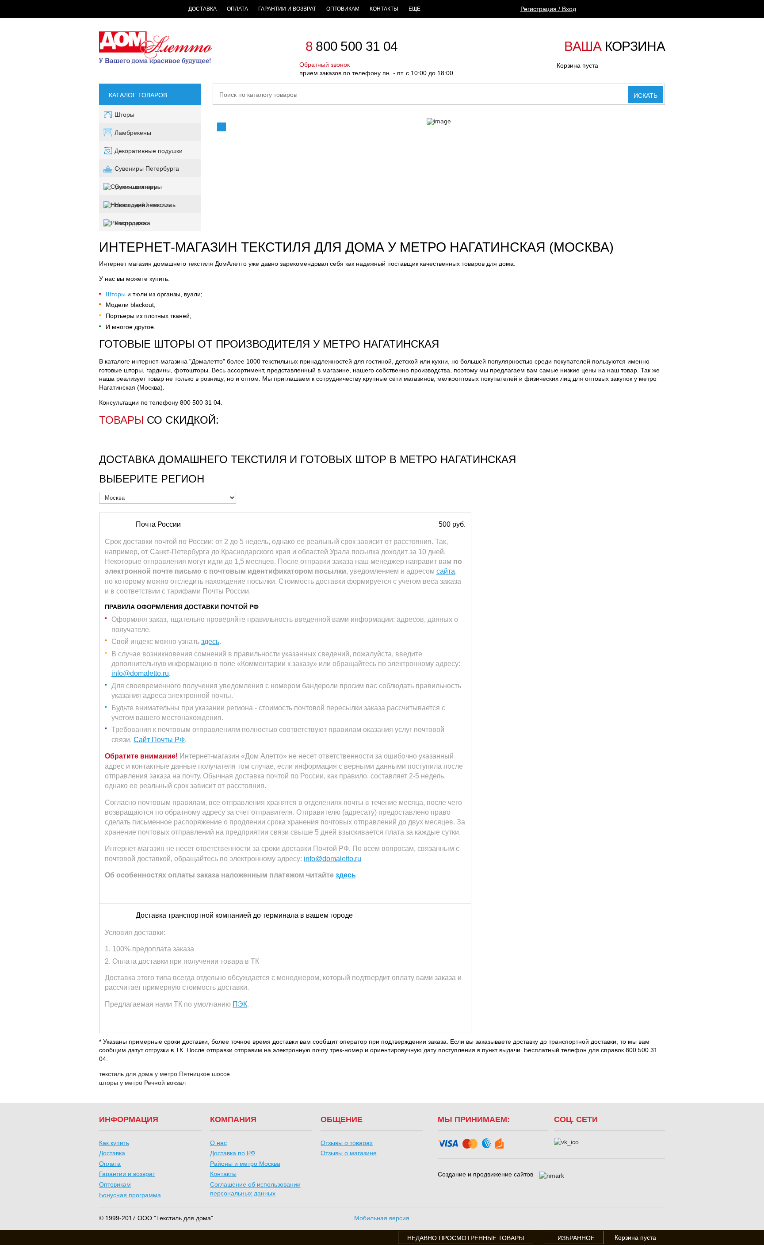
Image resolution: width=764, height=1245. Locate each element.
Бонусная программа (130, 1195)
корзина (614, 47)
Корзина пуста (577, 65)
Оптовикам (342, 9)
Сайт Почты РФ (159, 739)
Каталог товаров (138, 95)
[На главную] (155, 61)
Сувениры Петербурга (147, 168)
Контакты (384, 9)
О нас (218, 1142)
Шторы (124, 114)
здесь (210, 641)
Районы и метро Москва (245, 1163)
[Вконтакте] (566, 1142)
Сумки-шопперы (138, 186)
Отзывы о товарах (347, 1142)
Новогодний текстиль (145, 204)
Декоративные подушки (149, 150)
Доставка (202, 9)
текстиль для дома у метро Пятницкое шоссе (164, 1073)
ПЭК (240, 1004)
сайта (445, 571)
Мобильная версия (381, 1218)
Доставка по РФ (233, 1153)
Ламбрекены (133, 132)
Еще (414, 9)
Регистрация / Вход (548, 8)
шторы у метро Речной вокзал (142, 1082)
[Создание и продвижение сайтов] (551, 1176)
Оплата (237, 9)
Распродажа (132, 222)
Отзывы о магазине (349, 1153)
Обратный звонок (324, 64)
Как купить (114, 1142)
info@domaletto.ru (140, 673)
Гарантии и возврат (287, 9)
